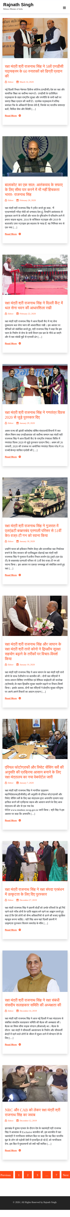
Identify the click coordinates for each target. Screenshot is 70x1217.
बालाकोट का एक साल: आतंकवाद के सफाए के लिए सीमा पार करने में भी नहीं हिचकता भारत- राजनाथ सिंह (34, 190)
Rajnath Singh (18, 4)
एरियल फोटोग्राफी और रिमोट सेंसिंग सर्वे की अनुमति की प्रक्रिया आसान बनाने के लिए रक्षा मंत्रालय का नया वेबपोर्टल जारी (34, 772)
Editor (10, 82)
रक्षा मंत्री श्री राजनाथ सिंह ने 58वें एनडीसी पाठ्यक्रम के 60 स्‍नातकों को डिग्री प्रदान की (34, 71)
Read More (11, 115)
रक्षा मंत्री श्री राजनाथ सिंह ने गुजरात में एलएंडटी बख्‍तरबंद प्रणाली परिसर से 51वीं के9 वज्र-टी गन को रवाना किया (33, 531)
